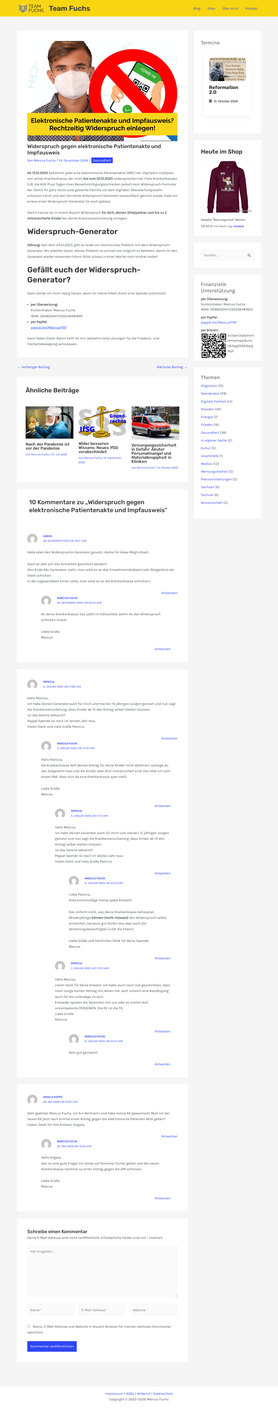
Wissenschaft (211, 503)
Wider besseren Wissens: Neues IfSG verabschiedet (98, 447)
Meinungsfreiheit (214, 471)
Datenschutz (163, 1393)
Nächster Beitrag (172, 367)
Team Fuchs (69, 8)
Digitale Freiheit (213, 401)
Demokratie (210, 393)
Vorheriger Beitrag (33, 367)
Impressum (114, 1393)
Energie (207, 417)
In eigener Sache (214, 440)
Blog (196, 8)
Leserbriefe (209, 456)
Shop (211, 8)
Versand (239, 226)
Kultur (205, 448)
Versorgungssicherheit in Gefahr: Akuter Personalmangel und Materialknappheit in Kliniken (153, 453)
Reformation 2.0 (223, 90)
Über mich (230, 8)
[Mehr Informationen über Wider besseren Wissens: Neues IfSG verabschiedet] (102, 422)
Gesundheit (102, 160)
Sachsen (207, 487)
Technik (207, 495)
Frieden (207, 425)
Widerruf (144, 1393)
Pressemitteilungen (216, 479)
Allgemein (209, 386)
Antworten (169, 593)
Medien (206, 464)
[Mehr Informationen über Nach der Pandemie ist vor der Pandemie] (49, 422)
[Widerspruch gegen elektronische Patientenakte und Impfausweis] (227, 69)
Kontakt (251, 8)
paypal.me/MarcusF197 (49, 327)
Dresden (207, 409)
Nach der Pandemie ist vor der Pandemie (48, 446)
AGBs (130, 1393)
